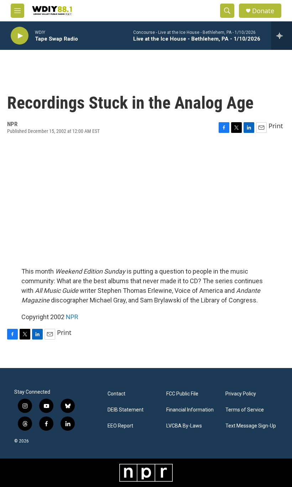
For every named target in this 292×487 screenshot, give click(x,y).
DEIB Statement (126, 410)
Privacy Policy (240, 394)
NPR (72, 317)
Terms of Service (244, 410)
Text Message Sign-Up (250, 426)
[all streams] (281, 35)
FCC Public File (182, 394)
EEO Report (120, 426)
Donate (263, 11)
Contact (116, 394)
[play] (19, 36)
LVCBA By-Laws (184, 426)
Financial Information (190, 410)
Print (275, 125)
